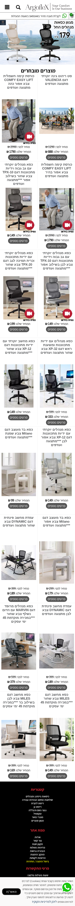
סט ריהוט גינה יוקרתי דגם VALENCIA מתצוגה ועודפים (56, 80)
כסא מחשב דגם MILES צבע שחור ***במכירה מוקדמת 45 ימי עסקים (57, 700)
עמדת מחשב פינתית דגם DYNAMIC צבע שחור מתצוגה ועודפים (19, 521)
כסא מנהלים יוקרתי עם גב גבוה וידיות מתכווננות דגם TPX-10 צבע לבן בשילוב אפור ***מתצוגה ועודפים (56, 260)
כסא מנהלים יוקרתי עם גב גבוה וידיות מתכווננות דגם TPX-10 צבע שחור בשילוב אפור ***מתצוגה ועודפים (18, 174)
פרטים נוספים (56, 157)
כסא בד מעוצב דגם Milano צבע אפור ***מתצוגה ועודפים (56, 521)
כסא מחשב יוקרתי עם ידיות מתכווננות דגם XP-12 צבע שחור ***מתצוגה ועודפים (19, 347)
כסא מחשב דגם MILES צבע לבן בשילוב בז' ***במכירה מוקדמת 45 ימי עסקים (19, 700)
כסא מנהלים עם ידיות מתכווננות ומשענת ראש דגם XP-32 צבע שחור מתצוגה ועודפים (57, 347)
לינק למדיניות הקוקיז (44, 901)
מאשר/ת (11, 891)
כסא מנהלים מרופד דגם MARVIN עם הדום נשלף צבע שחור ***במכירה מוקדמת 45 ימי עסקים (18, 613)
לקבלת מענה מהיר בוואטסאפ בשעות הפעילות (36, 16)
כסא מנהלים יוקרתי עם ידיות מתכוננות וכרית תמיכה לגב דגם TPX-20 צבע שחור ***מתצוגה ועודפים (18, 260)
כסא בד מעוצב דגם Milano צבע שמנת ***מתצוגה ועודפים (19, 433)
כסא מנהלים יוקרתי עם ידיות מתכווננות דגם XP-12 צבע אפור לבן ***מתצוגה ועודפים (56, 437)
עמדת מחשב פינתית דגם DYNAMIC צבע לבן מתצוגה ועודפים (57, 610)
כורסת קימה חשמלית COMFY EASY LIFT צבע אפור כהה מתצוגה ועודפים (18, 81)
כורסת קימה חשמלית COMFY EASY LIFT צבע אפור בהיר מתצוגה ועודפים (56, 170)
